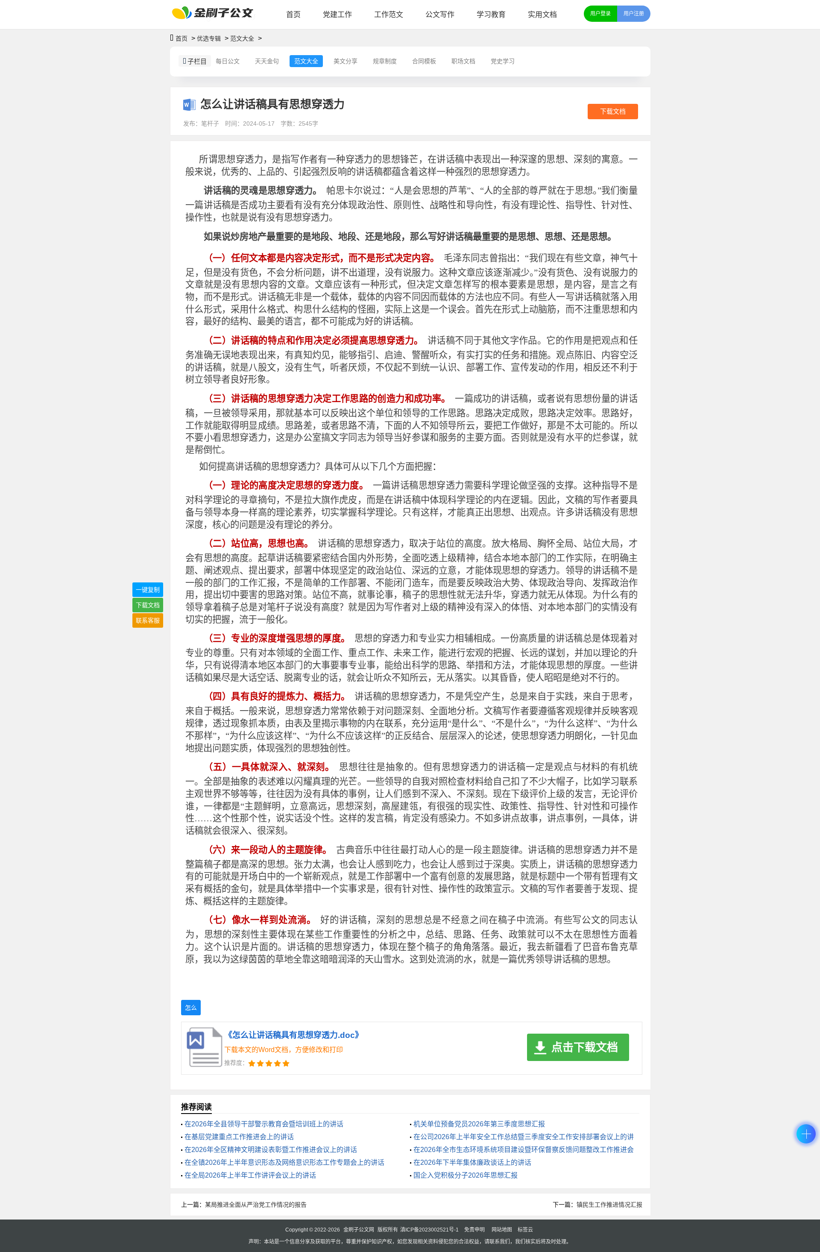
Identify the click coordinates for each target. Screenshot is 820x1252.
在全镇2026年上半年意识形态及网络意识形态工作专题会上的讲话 (284, 1162)
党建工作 (337, 15)
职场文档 (463, 61)
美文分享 (345, 61)
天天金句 (267, 61)
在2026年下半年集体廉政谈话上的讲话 (472, 1162)
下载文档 (613, 111)
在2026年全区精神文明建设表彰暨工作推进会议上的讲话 (270, 1149)
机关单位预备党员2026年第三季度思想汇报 (479, 1124)
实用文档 (542, 15)
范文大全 (242, 38)
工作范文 (388, 15)
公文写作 (439, 15)
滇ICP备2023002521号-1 (429, 1230)
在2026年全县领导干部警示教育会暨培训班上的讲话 (263, 1124)
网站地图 (502, 1230)
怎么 (191, 1007)
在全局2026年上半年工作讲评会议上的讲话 (250, 1175)
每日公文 (228, 61)
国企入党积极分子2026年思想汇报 (465, 1175)
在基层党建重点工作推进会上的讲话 (239, 1136)
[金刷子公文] (216, 14)
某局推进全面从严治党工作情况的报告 (256, 1204)
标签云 (525, 1230)
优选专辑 (209, 38)
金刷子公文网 (358, 1230)
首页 (293, 15)
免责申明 (474, 1230)
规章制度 (385, 61)
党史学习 (503, 61)
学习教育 (491, 15)
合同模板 (424, 61)
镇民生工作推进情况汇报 (609, 1204)
